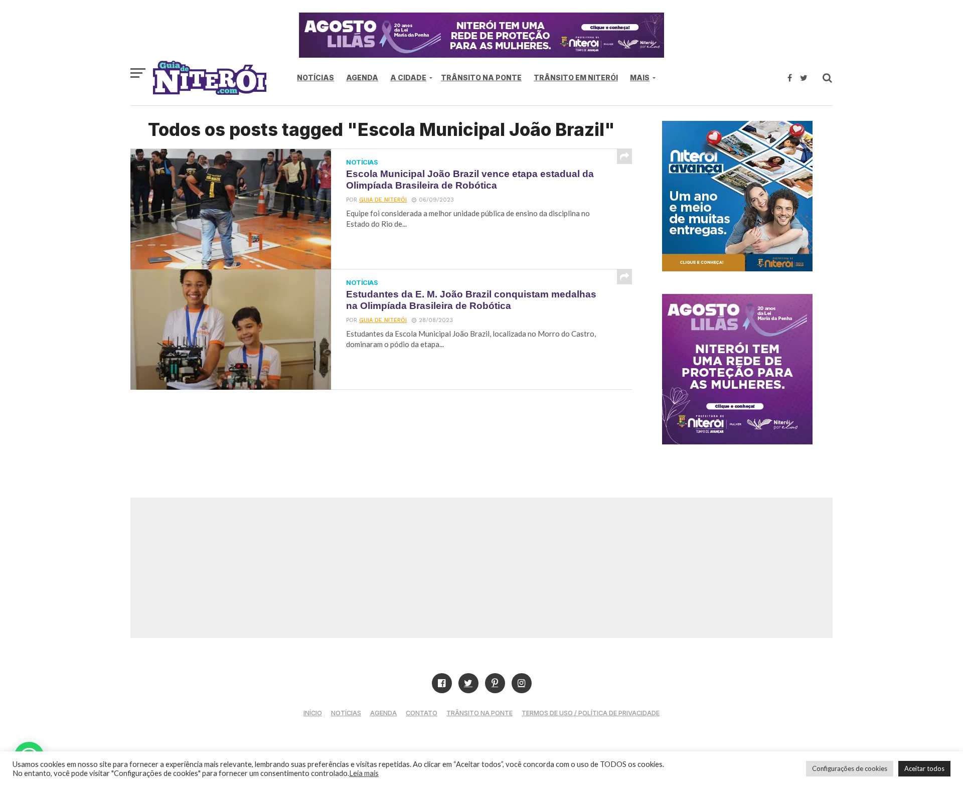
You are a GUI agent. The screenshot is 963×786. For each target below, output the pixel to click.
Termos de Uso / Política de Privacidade (591, 713)
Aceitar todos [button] (924, 768)
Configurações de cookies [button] (849, 768)
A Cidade (408, 77)
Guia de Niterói (383, 200)
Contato (421, 713)
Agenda (362, 77)
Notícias (315, 77)
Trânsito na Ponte (481, 77)
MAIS (640, 77)
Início (312, 713)
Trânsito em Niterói (576, 77)
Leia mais (364, 773)
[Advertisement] (481, 568)
